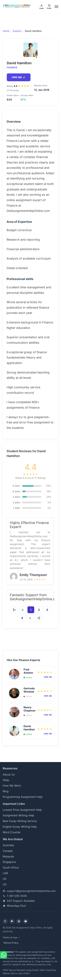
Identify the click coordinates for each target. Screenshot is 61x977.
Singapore (9, 862)
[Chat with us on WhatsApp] (4, 955)
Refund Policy (11, 942)
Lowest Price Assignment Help (22, 809)
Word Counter (12, 832)
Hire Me (48, 677)
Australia (8, 845)
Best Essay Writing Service (20, 821)
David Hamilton (29, 728)
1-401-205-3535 (17, 895)
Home (6, 30)
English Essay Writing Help (20, 826)
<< (22, 609)
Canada (8, 850)
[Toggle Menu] (56, 6)
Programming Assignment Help (23, 796)
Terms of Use (10, 937)
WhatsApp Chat (16, 905)
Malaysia (8, 856)
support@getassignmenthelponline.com (31, 891)
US (4, 884)
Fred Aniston (28, 671)
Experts (17, 30)
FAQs (6, 780)
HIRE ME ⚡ (19, 77)
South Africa (13, 867)
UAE (5, 873)
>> (30, 618)
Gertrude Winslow (29, 690)
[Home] (17, 6)
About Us (9, 774)
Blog (5, 791)
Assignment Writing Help (18, 815)
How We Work (12, 785)
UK (4, 878)
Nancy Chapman (29, 709)
